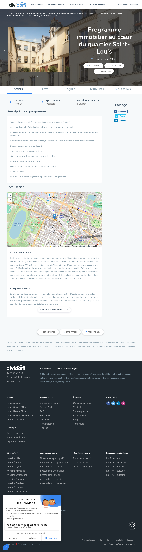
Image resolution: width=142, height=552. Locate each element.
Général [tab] (19, 89)
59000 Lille (15, 381)
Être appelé (115, 66)
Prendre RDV (105, 71)
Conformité (45, 419)
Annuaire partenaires (17, 437)
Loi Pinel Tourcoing (115, 475)
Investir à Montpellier (17, 491)
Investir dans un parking (51, 479)
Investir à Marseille (16, 471)
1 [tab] (33, 76)
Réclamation (46, 415)
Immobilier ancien (56, 5)
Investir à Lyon (14, 466)
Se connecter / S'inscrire (127, 4)
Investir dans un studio (51, 466)
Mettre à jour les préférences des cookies (119, 544)
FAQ (42, 411)
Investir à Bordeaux (16, 483)
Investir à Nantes (15, 487)
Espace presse (80, 411)
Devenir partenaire (16, 433)
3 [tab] (41, 76)
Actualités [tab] (97, 89)
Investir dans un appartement (54, 462)
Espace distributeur (16, 441)
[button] (54, 216)
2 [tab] (37, 76)
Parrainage (78, 424)
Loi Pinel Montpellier (116, 462)
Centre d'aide (46, 407)
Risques (44, 428)
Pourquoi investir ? (82, 458)
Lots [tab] (45, 89)
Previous (4, 50)
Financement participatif (51, 458)
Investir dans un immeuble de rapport (58, 483)
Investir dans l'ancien (50, 475)
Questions (124, 89)
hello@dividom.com (19, 377)
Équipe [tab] (71, 89)
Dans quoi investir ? (48, 453)
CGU (100, 540)
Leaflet (54, 246)
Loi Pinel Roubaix (115, 466)
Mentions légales (88, 540)
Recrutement (79, 415)
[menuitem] (37, 4)
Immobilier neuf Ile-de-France (46, 13)
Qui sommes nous (82, 403)
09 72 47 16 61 (17, 373)
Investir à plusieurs (76, 5)
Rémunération (47, 424)
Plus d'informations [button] (97, 5)
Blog (75, 419)
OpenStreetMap (86, 246)
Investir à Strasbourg (17, 475)
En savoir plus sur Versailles (54, 310)
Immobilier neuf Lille (16, 411)
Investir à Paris (14, 462)
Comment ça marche (50, 403)
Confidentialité (117, 540)
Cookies (130, 540)
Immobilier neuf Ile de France (21, 415)
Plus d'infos (95, 66)
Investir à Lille (13, 458)
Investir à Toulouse (16, 479)
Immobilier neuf (37, 5)
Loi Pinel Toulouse (115, 471)
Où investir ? (12, 453)
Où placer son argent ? (84, 466)
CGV (107, 540)
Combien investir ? (82, 462)
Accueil (10, 13)
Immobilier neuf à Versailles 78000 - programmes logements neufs (93, 13)
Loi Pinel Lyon (113, 458)
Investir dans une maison (52, 471)
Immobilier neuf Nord (17, 407)
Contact (77, 407)
